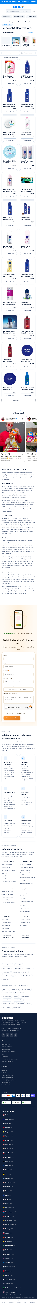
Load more (18, 400)
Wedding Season (7, 968)
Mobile (6, 670)
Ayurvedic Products (7, 894)
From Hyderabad (7, 975)
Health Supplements (7, 897)
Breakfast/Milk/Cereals (26, 883)
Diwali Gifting (19, 965)
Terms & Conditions (7, 1085)
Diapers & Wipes (6, 922)
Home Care (5, 878)
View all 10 (31, 32)
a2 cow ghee (6, 989)
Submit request (11, 718)
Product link (10, 686)
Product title (9, 678)
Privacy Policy (6, 1082)
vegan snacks (20, 1003)
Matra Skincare (24, 893)
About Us (4, 1070)
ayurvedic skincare (7, 992)
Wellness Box (16, 972)
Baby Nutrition (6, 928)
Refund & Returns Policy (9, 1080)
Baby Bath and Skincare (8, 931)
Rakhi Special (6, 972)
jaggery (16, 996)
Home (3, 21)
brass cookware (7, 996)
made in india (16, 1007)
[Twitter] (15, 1035)
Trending (25, 972)
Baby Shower (29, 968)
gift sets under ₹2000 (8, 1003)
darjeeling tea (15, 989)
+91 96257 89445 (14, 1031)
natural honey (6, 1007)
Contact (4, 1072)
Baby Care (4, 873)
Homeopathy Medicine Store (8, 936)
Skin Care (23, 898)
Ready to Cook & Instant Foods (27, 873)
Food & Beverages (19, 16)
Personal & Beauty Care (8, 870)
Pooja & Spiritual (6, 876)
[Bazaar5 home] (18, 1018)
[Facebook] (7, 1035)
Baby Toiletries (6, 925)
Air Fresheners (24, 925)
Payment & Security (7, 1077)
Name (6, 655)
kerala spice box (7, 1000)
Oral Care (22, 896)
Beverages (23, 880)
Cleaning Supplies (25, 922)
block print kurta (19, 992)
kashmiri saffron (18, 1000)
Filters (11, 53)
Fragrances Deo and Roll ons (27, 902)
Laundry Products (25, 919)
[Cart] (34, 11)
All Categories (6, 16)
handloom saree (25, 996)
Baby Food (5, 919)
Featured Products (8, 965)
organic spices (22, 985)
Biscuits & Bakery (25, 870)
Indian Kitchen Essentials (9, 881)
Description (10, 693)
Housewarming (18, 968)
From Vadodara (27, 975)
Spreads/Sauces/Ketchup (27, 877)
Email (6, 663)
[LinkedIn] (11, 1035)
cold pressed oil (26, 989)
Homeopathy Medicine (8, 902)
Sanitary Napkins (25, 911)
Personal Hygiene (7, 900)
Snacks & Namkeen (25, 864)
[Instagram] (3, 1035)
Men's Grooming (24, 908)
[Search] (7, 11)
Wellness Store (6, 867)
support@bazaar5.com (14, 1028)
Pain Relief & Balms (7, 891)
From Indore (6, 979)
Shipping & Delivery (7, 1075)
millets (29, 1003)
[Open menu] (3, 11)
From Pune (17, 975)
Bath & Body (23, 906)
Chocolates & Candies (26, 867)
